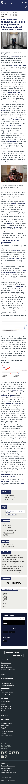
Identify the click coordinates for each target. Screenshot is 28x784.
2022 (5, 599)
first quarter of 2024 (14, 125)
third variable (18, 286)
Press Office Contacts (9, 545)
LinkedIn (15, 14)
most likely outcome (15, 258)
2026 (5, 593)
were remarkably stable (18, 65)
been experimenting (13, 403)
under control (11, 141)
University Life (10, 500)
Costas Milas (5, 474)
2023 (5, 597)
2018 (5, 605)
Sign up (5, 641)
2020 (5, 602)
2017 (5, 606)
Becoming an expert (9, 533)
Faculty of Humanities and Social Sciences (14, 512)
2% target (16, 119)
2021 (5, 600)
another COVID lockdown (14, 390)
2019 (5, 603)
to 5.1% (9, 223)
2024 (5, 596)
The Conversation (11, 497)
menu (25, 7)
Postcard (6, 534)
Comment (9, 527)
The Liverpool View (11, 530)
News (2, 7)
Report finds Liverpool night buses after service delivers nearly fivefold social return (13, 563)
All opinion (11, 632)
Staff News (6, 536)
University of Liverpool (8, 476)
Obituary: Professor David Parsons (11, 555)
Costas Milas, (15, 56)
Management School (11, 514)
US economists (12, 294)
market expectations (18, 203)
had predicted (13, 227)
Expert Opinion (10, 495)
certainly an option (7, 395)
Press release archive (9, 546)
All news (5, 632)
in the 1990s (17, 250)
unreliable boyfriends (14, 92)
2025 (5, 594)
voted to (4, 110)
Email (10, 14)
